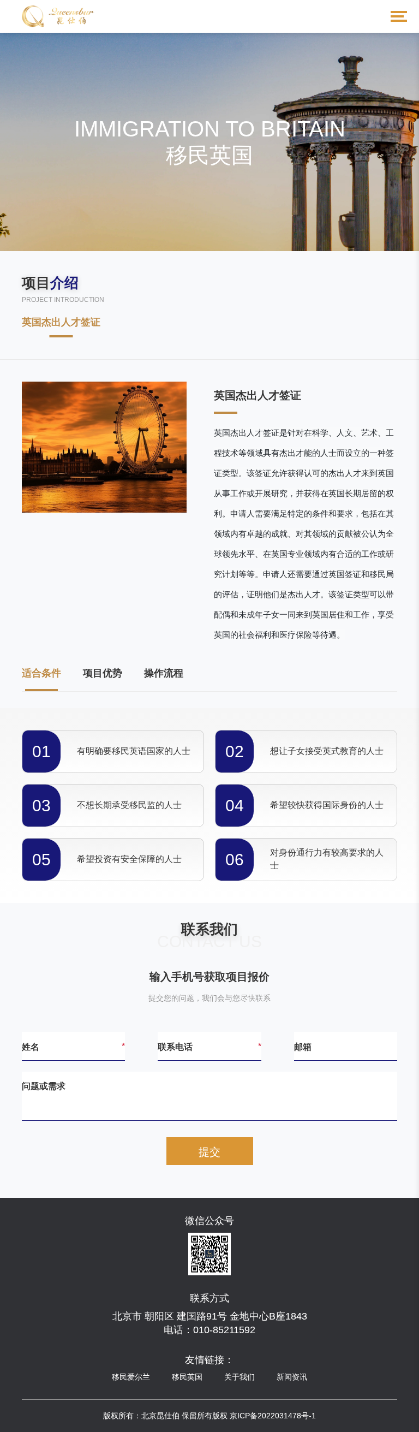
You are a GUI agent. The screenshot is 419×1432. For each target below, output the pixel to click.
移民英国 (187, 1376)
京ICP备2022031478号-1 (273, 1415)
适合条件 (41, 673)
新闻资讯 (292, 1376)
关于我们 (239, 1376)
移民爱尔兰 (131, 1376)
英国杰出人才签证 (61, 322)
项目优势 (102, 673)
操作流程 (163, 673)
